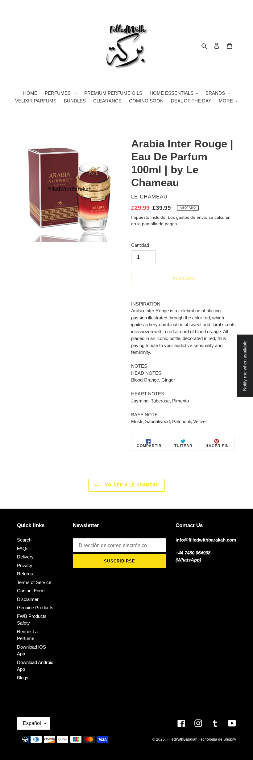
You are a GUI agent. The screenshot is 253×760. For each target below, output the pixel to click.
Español (32, 723)
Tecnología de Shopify (217, 739)
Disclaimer (28, 599)
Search (24, 539)
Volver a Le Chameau (131, 485)
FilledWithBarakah (182, 739)
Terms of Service (34, 582)
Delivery (25, 556)
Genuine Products (35, 607)
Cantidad (140, 245)
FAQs (23, 548)
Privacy (24, 565)
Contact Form (31, 590)
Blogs (22, 677)
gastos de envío (191, 217)
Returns (25, 573)
